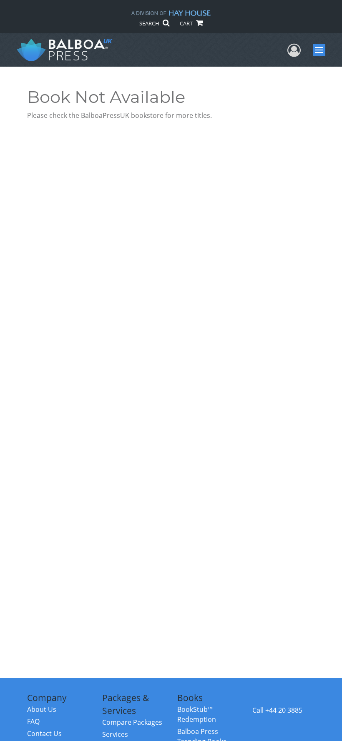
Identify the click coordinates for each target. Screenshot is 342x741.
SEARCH (150, 23)
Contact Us (44, 733)
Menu (321, 50)
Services (115, 734)
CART (187, 23)
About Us (41, 709)
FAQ (33, 721)
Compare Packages (132, 722)
